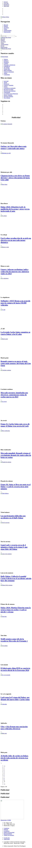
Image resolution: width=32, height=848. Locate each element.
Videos (5, 29)
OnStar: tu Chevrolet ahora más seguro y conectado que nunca (13, 147)
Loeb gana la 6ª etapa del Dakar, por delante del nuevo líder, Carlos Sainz (15, 698)
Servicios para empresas (9, 91)
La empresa (6, 831)
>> (4, 784)
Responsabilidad (8, 833)
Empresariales (7, 32)
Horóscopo (6, 84)
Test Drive (6, 27)
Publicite (6, 829)
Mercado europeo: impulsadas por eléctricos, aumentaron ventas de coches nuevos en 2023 (14, 395)
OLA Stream (7, 97)
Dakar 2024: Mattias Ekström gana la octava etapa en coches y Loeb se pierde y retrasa (16, 610)
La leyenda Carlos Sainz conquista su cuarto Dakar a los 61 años (15, 333)
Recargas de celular (8, 89)
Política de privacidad (9, 832)
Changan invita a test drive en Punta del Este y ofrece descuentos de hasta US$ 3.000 (15, 178)
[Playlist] (4, 56)
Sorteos (5, 86)
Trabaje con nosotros (9, 835)
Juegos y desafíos (8, 95)
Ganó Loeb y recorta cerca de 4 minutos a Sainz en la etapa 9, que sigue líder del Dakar (14, 547)
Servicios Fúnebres (8, 96)
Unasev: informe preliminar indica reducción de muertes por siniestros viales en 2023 (15, 271)
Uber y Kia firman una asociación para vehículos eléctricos (14, 728)
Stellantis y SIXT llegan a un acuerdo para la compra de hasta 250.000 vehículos (15, 303)
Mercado (6, 25)
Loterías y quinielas (8, 85)
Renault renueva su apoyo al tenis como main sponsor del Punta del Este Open (16, 363)
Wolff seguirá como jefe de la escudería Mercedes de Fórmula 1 (14, 640)
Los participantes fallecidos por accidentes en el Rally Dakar (13, 517)
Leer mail (6, 3)
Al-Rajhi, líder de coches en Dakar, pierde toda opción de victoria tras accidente (14, 758)
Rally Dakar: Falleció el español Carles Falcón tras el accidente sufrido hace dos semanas (16, 578)
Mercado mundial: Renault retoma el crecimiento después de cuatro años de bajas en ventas (16, 455)
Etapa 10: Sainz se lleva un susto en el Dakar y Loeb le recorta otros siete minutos (16, 487)
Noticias (6, 26)
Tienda (5, 82)
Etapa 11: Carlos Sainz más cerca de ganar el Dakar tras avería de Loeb (15, 425)
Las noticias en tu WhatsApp (11, 93)
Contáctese (6, 828)
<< (4, 766)
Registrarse (6, 4)
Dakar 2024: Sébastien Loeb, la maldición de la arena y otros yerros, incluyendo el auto (15, 209)
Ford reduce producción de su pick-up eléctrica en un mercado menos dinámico (16, 240)
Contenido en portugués (9, 88)
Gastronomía (7, 92)
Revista (2, 46)
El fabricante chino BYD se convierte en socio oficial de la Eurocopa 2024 (15, 669)
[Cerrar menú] (1, 50)
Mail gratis (6, 6)
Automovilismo (7, 30)
